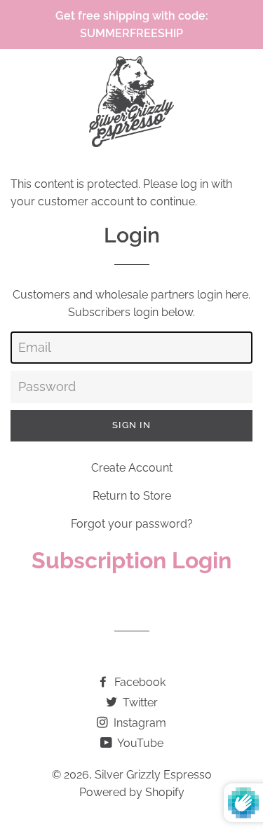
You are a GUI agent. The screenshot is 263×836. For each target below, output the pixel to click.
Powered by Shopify (131, 792)
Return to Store (132, 495)
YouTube (139, 743)
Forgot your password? (132, 523)
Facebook (139, 682)
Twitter (139, 702)
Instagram (138, 722)
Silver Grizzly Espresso (153, 774)
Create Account (132, 467)
